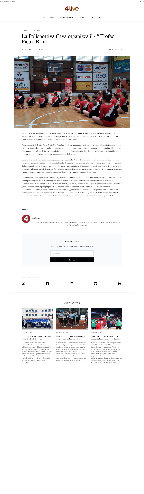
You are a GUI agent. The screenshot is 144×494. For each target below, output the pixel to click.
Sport (91, 17)
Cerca (142, 1)
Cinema (81, 17)
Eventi (52, 17)
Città (43, 17)
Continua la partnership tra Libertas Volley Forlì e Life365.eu (36, 337)
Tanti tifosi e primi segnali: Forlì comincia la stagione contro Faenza (105, 337)
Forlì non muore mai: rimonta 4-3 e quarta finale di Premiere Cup (70, 337)
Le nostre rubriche (66, 17)
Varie (100, 17)
